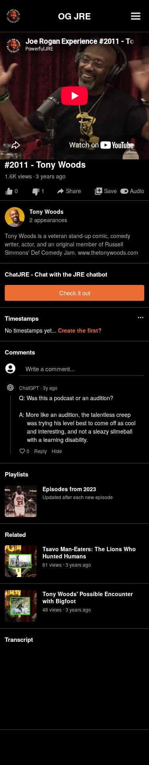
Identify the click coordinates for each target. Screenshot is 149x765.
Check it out (74, 293)
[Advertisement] (74, 747)
